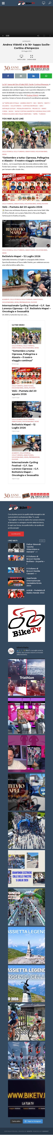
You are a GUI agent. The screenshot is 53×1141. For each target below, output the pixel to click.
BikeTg (40, 103)
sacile (11, 111)
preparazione (24, 302)
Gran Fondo (30, 151)
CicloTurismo (16, 106)
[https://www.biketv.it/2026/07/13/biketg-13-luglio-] (26, 830)
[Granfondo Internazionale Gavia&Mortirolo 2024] (16, 581)
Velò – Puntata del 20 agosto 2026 (22, 207)
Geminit (45, 1131)
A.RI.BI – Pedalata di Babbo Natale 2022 (35, 591)
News (4, 154)
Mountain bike (41, 151)
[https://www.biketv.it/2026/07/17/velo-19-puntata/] (26, 715)
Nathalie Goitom (8, 108)
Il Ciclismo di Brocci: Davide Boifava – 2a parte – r (35, 560)
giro (41, 106)
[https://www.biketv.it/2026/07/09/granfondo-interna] (26, 907)
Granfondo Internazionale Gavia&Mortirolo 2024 (34, 582)
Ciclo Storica (7, 151)
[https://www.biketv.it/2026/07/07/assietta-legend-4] (26, 945)
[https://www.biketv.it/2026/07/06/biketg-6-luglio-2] (26, 1022)
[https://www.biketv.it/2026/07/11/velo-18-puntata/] (26, 753)
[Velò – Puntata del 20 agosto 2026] (26, 187)
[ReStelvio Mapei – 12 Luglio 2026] (26, 233)
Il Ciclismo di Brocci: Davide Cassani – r (33, 571)
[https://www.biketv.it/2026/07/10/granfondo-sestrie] (26, 868)
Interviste (26, 41)
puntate (45, 204)
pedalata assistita (24, 108)
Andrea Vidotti (32, 95)
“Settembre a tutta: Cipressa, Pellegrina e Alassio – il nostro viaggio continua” (25, 159)
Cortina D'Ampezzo (30, 106)
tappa (35, 114)
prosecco (36, 108)
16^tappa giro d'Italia (10, 103)
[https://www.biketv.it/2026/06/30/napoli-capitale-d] (26, 1060)
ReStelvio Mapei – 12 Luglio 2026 (21, 256)
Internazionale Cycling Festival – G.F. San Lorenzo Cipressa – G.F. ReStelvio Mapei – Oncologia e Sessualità (26, 308)
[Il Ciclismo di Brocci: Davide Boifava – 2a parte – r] (16, 558)
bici (35, 103)
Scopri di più (16, 534)
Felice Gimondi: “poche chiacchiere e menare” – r (33, 548)
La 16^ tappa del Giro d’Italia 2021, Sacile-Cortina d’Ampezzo (25, 84)
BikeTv (47, 103)
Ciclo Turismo (19, 151)
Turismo (42, 114)
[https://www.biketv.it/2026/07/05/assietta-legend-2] (26, 983)
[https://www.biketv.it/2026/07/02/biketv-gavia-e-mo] (26, 1098)
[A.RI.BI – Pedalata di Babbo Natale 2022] (16, 593)
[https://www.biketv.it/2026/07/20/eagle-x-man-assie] (26, 677)
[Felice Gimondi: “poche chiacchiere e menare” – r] (16, 547)
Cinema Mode (31, 59)
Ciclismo (5, 106)
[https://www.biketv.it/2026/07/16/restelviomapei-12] (26, 792)
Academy (5, 299)
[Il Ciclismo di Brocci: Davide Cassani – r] (16, 570)
